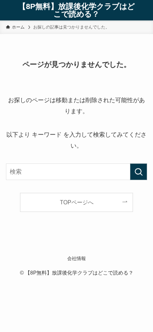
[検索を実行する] (138, 171)
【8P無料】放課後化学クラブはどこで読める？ (76, 10)
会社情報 (76, 258)
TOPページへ (77, 202)
